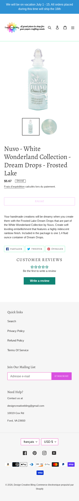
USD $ (48, 441)
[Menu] (73, 27)
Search (11, 321)
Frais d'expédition (14, 186)
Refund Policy (15, 340)
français (29, 441)
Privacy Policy (16, 330)
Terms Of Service (17, 350)
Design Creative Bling (25, 485)
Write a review (39, 280)
